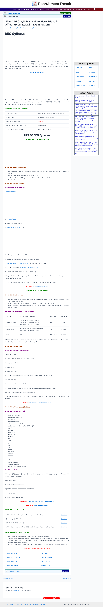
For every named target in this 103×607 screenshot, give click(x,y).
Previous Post (8, 578)
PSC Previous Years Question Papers (40, 403)
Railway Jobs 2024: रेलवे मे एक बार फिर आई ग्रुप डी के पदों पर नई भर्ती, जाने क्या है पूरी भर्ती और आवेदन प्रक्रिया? (86, 132)
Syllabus (91, 67)
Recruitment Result (54, 4)
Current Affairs (93, 76)
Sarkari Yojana (80, 76)
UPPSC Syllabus (45, 561)
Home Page (92, 85)
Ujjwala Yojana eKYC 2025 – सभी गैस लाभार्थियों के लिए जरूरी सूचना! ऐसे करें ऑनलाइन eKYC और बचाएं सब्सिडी (86, 106)
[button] (95, 9)
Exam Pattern (92, 81)
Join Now (67, 16)
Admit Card (92, 72)
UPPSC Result (45, 553)
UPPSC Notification (12, 565)
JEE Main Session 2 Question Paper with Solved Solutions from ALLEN (86, 101)
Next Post (67, 578)
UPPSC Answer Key (46, 557)
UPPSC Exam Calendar (13, 557)
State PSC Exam (46, 565)
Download (64, 515)
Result (77, 72)
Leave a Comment (10, 28)
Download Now (65, 13)
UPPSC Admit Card (12, 561)
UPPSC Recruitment (12, 553)
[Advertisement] (51, 602)
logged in (16, 590)
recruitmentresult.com (37, 72)
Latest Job (79, 67)
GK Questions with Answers (41, 286)
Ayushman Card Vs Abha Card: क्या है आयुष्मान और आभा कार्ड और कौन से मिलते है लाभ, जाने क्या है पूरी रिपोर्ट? (86, 138)
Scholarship (79, 81)
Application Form (81, 85)
